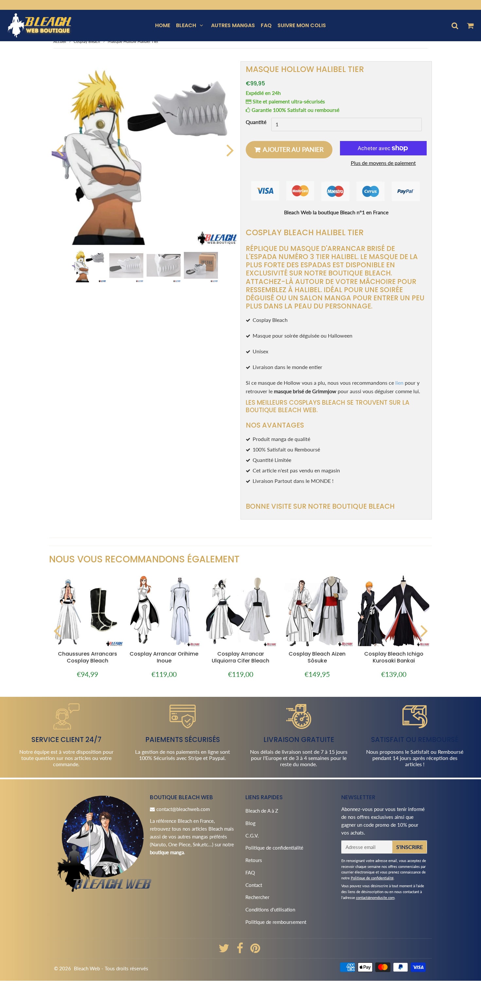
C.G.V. (252, 835)
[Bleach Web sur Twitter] (224, 950)
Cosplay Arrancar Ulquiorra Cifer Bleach (240, 657)
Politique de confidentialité (274, 848)
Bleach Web (87, 968)
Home (162, 25)
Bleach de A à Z (261, 811)
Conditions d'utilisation (270, 909)
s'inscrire (409, 847)
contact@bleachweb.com (183, 809)
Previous (59, 149)
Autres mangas (233, 25)
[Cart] (470, 25)
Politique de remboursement (275, 922)
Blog (250, 823)
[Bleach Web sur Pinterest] (255, 950)
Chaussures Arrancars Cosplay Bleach (87, 657)
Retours (253, 860)
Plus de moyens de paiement (383, 163)
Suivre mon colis (301, 25)
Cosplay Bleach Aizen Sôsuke (317, 657)
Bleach (186, 25)
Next (230, 149)
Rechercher (257, 897)
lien (399, 383)
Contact (253, 885)
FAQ (266, 25)
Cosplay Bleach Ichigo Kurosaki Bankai (393, 657)
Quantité (256, 122)
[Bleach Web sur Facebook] (240, 950)
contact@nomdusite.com (375, 897)
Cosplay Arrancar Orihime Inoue (164, 657)
